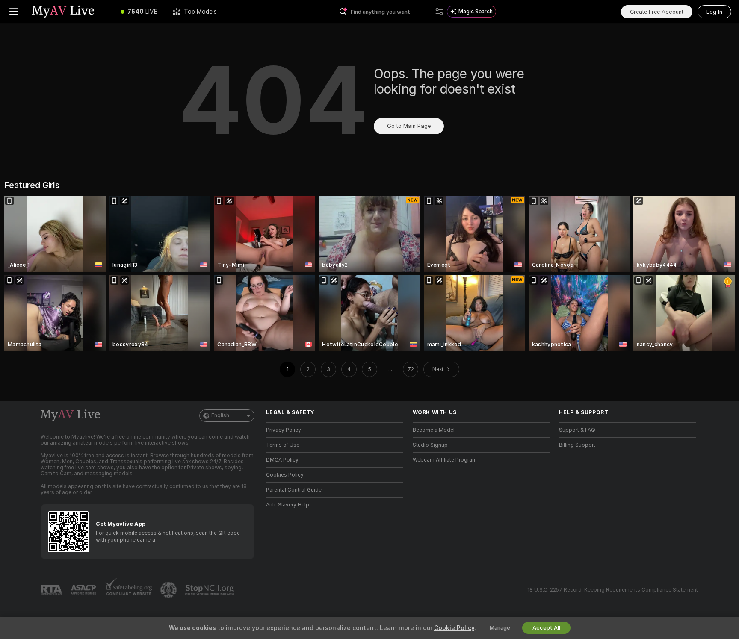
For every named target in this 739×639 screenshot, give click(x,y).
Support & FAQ (577, 430)
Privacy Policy (283, 430)
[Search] (439, 12)
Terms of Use (282, 445)
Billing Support (577, 445)
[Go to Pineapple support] (169, 590)
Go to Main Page (409, 126)
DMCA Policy (282, 460)
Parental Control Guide (294, 490)
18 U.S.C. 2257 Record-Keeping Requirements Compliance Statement (612, 590)
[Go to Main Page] (70, 11)
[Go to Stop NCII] (210, 590)
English (220, 415)
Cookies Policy (285, 475)
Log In (714, 12)
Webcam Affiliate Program (445, 460)
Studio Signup (430, 445)
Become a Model (434, 430)
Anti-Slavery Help (287, 505)
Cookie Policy (454, 627)
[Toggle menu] (13, 11)
